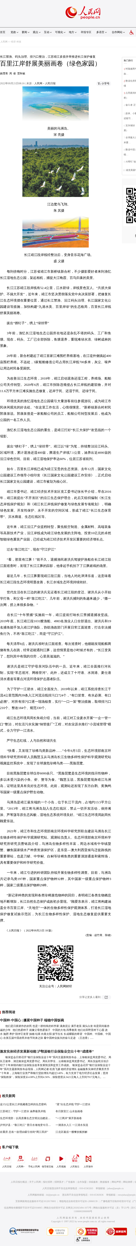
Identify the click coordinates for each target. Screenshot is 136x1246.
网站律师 (127, 1182)
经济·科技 (16, 41)
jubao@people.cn (115, 1188)
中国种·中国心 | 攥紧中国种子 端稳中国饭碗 (32, 1020)
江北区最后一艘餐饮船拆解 (71, 1132)
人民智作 (88, 1166)
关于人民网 (35, 1182)
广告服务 (70, 1182)
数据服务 (104, 1182)
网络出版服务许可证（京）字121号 (111, 1208)
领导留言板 (47, 1166)
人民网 (3, 41)
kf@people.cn (52, 1195)
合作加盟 (82, 1182)
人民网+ (20, 1166)
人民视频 (61, 1166)
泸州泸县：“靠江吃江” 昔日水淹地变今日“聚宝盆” (29, 1125)
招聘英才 (59, 1182)
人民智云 (74, 1166)
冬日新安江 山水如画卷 (69, 1111)
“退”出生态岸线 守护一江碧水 (73, 1104)
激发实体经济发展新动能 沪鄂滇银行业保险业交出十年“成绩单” (47, 1051)
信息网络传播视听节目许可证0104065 (23, 1208)
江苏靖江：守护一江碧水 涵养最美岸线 (23, 1111)
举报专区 (86, 32)
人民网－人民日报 (45, 83)
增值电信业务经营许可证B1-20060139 (78, 1201)
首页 (2, 32)
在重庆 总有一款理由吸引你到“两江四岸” (24, 1132)
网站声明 (116, 1182)
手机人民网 (34, 1166)
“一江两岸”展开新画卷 (69, 1118)
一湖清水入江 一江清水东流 (72, 1125)
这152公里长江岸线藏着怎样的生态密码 (23, 1104)
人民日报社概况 (19, 1182)
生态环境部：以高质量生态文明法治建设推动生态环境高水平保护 (38, 1118)
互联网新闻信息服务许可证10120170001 (35, 1201)
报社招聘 (47, 1182)
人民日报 (6, 1166)
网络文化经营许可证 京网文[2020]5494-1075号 (67, 1208)
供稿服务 (93, 1182)
